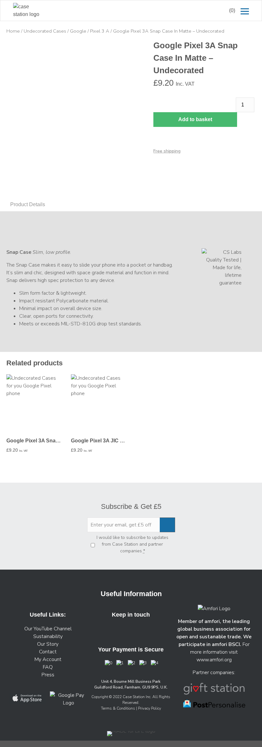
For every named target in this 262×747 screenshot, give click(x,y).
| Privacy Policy (148, 708)
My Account (48, 659)
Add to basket (195, 119)
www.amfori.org (214, 659)
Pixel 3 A (99, 31)
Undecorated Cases (45, 31)
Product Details (27, 204)
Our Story (47, 644)
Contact (48, 651)
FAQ (48, 667)
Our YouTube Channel (48, 628)
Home (13, 31)
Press (48, 674)
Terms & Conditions (118, 708)
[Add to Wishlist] (14, 48)
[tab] (27, 204)
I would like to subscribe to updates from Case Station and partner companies (132, 544)
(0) (232, 10)
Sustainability (48, 636)
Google (78, 31)
